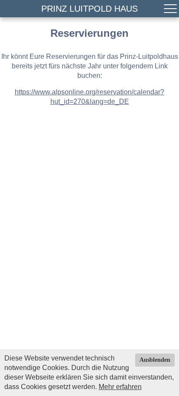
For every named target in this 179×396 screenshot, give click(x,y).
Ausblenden (154, 360)
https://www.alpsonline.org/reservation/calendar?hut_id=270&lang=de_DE (89, 96)
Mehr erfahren (120, 386)
